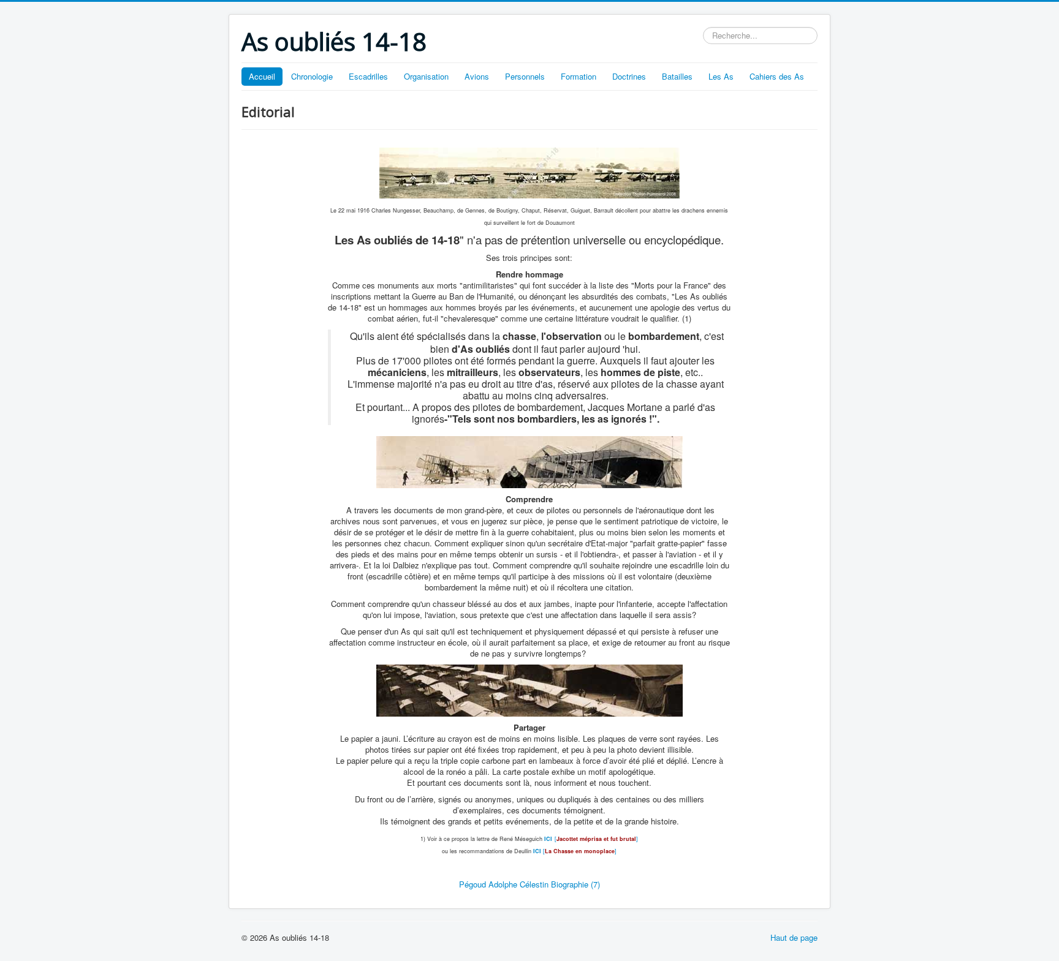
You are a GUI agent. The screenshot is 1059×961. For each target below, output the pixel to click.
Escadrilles (368, 76)
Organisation (426, 76)
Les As (721, 76)
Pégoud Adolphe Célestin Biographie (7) (529, 884)
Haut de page (794, 937)
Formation (578, 76)
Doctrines (629, 76)
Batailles (677, 76)
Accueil (262, 76)
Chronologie (312, 76)
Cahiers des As (777, 76)
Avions (477, 76)
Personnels (525, 76)
